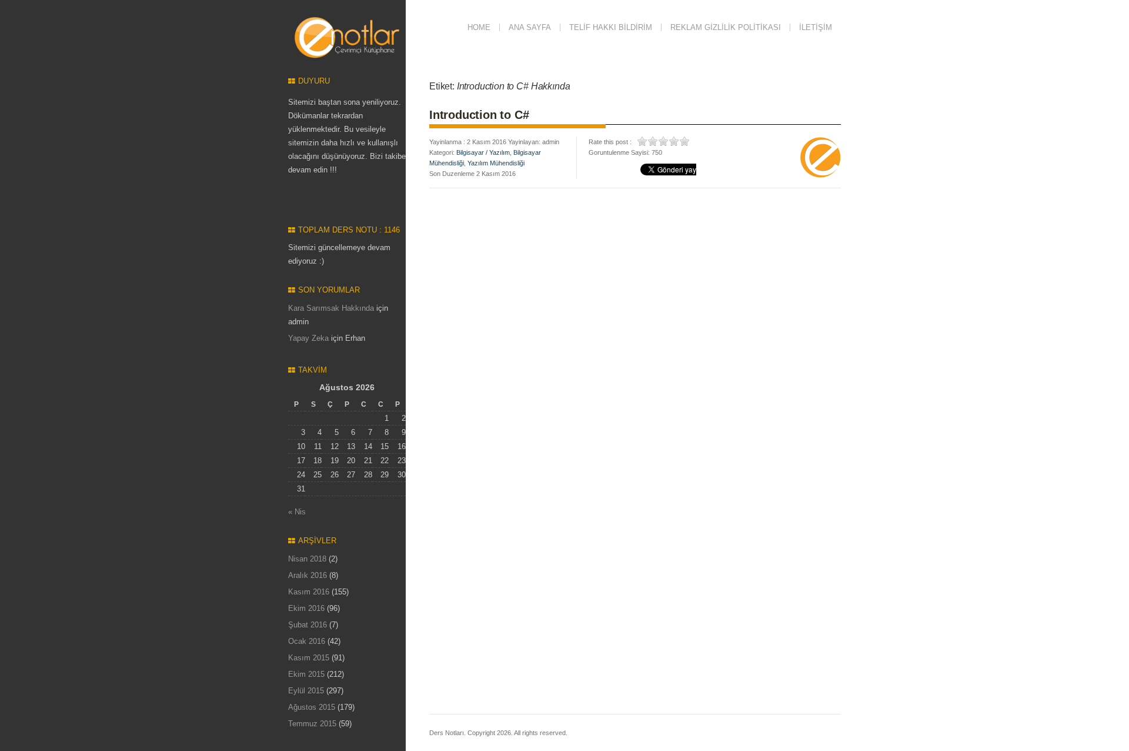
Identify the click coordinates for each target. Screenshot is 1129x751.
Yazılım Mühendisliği (496, 163)
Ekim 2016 (306, 608)
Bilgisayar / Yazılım (483, 152)
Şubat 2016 (307, 624)
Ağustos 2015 (311, 707)
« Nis (297, 511)
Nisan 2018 (307, 558)
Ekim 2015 (306, 674)
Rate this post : (610, 141)
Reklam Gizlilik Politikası (725, 27)
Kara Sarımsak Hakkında (331, 308)
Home (478, 27)
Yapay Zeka (308, 338)
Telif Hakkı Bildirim (610, 27)
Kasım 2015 (308, 657)
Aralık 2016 (307, 575)
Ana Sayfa (530, 27)
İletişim (815, 27)
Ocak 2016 (306, 641)
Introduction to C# (479, 114)
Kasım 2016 (308, 591)
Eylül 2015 (306, 690)
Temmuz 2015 (312, 723)
